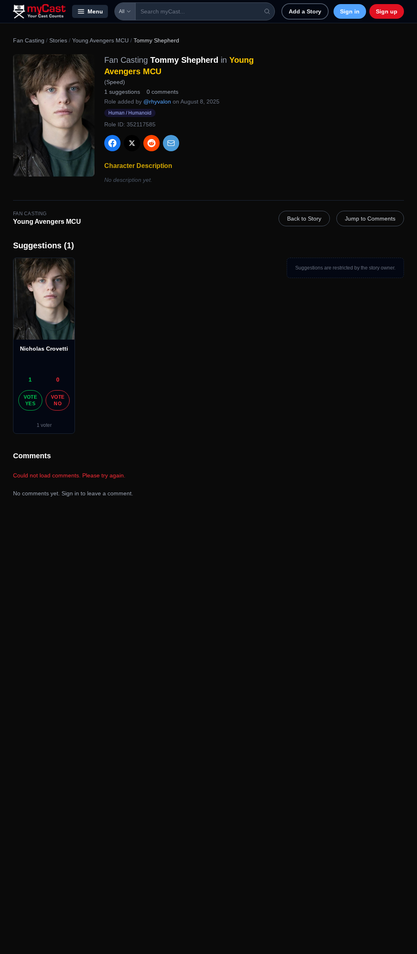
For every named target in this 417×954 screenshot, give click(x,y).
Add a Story (305, 11)
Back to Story (304, 218)
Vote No (57, 400)
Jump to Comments (370, 218)
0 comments (162, 91)
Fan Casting (28, 40)
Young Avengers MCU (100, 40)
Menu (95, 11)
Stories (58, 40)
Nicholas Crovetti (44, 348)
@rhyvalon (157, 101)
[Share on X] (132, 143)
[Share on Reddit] (151, 143)
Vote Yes (30, 400)
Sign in (350, 11)
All (122, 11)
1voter (44, 425)
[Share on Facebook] (112, 143)
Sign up (386, 11)
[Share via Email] (171, 143)
